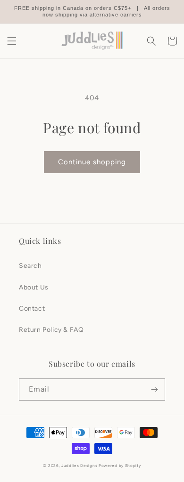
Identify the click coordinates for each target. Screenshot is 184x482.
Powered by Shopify (120, 465)
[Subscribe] (154, 389)
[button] (11, 41)
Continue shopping (92, 162)
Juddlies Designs (79, 465)
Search (30, 266)
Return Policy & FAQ (51, 330)
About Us (34, 287)
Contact (32, 309)
